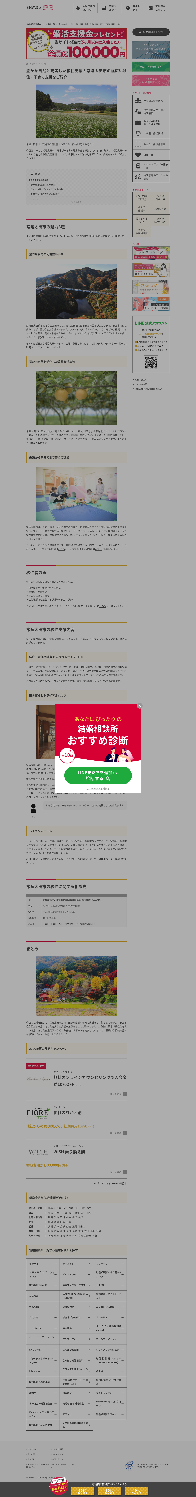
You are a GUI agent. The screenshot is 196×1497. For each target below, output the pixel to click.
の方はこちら (82, 1491)
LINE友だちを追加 (98, 775)
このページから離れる (98, 788)
